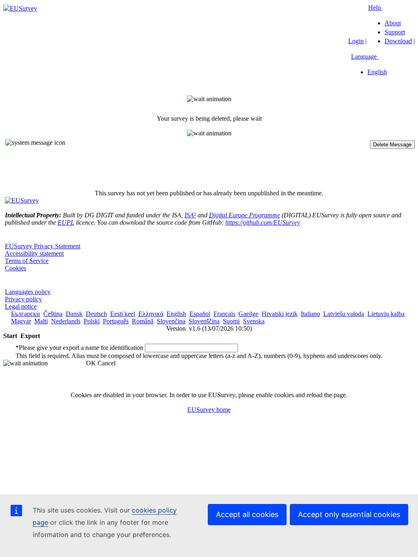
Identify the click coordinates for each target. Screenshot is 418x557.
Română (142, 321)
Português (116, 321)
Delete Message (392, 144)
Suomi (231, 321)
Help (375, 7)
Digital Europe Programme (244, 215)
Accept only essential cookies (349, 514)
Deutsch (96, 313)
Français (224, 313)
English (377, 72)
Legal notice (21, 306)
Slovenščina (204, 321)
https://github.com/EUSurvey (262, 222)
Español (199, 313)
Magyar (21, 321)
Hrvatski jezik (280, 313)
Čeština (52, 313)
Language (364, 56)
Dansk (74, 313)
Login (356, 41)
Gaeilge (248, 313)
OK (91, 363)
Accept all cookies (247, 514)
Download (398, 41)
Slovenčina (171, 321)
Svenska (254, 321)
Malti (41, 321)
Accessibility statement (34, 253)
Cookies (15, 268)
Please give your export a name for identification (79, 347)
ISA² (190, 215)
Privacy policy (23, 299)
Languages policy (28, 291)
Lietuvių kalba (386, 313)
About (393, 23)
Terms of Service (27, 260)
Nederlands (65, 321)
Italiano (310, 313)
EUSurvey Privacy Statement (42, 246)
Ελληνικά (150, 313)
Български (25, 313)
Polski (92, 321)
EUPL (66, 222)
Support (395, 32)
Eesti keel (122, 313)
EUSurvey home (209, 409)
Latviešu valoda (343, 313)
